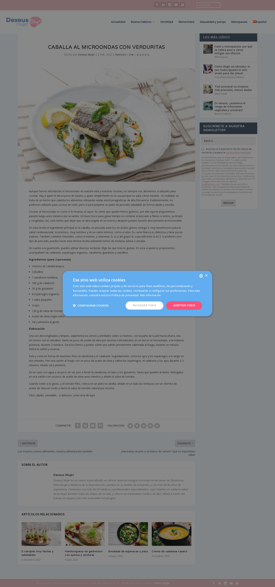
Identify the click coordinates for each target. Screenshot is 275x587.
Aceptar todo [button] (184, 305)
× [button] (206, 275)
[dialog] (137, 293)
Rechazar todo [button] (144, 305)
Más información (150, 295)
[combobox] (201, 276)
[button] (91, 306)
